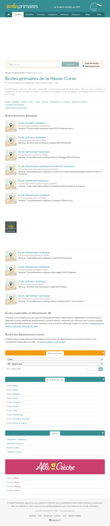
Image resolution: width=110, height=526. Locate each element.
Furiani (45, 102)
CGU (64, 515)
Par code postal (14, 369)
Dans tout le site (92, 66)
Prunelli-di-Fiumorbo (14, 105)
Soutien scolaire (13, 448)
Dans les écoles (92, 63)
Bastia (8, 102)
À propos (32, 515)
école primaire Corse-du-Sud (52, 342)
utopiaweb (55, 520)
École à (12, 386)
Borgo (24, 102)
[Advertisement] (55, 39)
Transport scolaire (14, 452)
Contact (57, 515)
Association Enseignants (16, 439)
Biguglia (15, 102)
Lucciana (66, 102)
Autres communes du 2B (16, 108)
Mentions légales (74, 515)
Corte (37, 102)
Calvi (30, 102)
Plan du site (48, 515)
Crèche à (13, 478)
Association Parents (15, 444)
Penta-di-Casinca (79, 102)
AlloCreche (55, 466)
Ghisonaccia (55, 102)
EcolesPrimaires (24, 6)
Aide (40, 515)
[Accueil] (8, 14)
